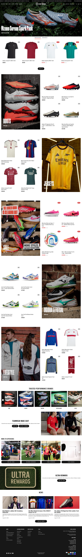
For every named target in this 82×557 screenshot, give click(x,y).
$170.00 (22, 290)
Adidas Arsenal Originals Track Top (48, 377)
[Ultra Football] (41, 4)
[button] (77, 4)
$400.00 (43, 100)
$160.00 (3, 164)
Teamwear (29, 534)
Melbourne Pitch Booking (9, 534)
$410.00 (63, 128)
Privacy (39, 531)
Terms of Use (40, 532)
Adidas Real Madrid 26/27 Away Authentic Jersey (27, 188)
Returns (18, 538)
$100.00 (63, 352)
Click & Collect (19, 535)
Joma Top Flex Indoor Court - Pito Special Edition (27, 287)
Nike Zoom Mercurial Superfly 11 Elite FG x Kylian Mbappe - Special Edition (68, 125)
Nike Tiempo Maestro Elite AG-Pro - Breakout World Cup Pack (68, 223)
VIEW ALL (41, 68)
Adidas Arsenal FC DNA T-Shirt (28, 60)
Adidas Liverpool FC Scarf (67, 377)
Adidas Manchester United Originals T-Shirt (67, 350)
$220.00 (22, 191)
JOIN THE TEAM (62, 480)
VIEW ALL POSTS (41, 521)
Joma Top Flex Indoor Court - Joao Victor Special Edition (7, 315)
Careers (7, 538)
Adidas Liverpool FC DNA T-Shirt (9, 60)
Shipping (18, 534)
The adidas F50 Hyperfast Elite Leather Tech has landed (66, 511)
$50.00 (4, 62)
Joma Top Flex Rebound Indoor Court (27, 315)
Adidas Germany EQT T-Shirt (67, 60)
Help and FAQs (19, 531)
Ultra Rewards (30, 531)
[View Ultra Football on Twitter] (10, 553)
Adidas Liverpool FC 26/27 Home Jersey (6, 188)
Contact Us (18, 532)
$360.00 (63, 100)
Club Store (29, 532)
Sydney (75, 539)
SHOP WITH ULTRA (30, 529)
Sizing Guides (19, 541)
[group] (41, 53)
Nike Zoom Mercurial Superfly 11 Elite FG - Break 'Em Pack (48, 97)
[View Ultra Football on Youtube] (12, 553)
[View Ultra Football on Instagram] (7, 553)
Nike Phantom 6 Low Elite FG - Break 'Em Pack (68, 97)
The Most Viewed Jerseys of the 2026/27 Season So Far (39, 511)
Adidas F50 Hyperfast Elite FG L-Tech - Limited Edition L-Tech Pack (48, 125)
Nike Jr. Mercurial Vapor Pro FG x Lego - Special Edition (68, 252)
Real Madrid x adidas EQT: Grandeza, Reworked (13, 511)
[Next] (77, 53)
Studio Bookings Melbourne (10, 532)
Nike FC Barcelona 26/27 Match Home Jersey (27, 161)
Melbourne (74, 545)
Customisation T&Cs (20, 537)
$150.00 (43, 352)
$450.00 (43, 128)
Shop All (5, 125)
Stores (7, 531)
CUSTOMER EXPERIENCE (20, 529)
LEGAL (39, 529)
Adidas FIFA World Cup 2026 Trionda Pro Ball (47, 252)
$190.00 (22, 164)
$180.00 (3, 290)
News (7, 537)
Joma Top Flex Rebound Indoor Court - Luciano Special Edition (7, 287)
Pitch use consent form (41, 534)
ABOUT (7, 529)
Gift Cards (29, 535)
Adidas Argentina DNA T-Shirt (48, 60)
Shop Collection (5, 33)
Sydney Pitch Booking (9, 535)
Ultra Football (43, 552)
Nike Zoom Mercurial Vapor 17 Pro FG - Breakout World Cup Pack (48, 224)
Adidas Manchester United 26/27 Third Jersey (6, 161)
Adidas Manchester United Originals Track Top (47, 350)
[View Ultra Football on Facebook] (9, 553)
